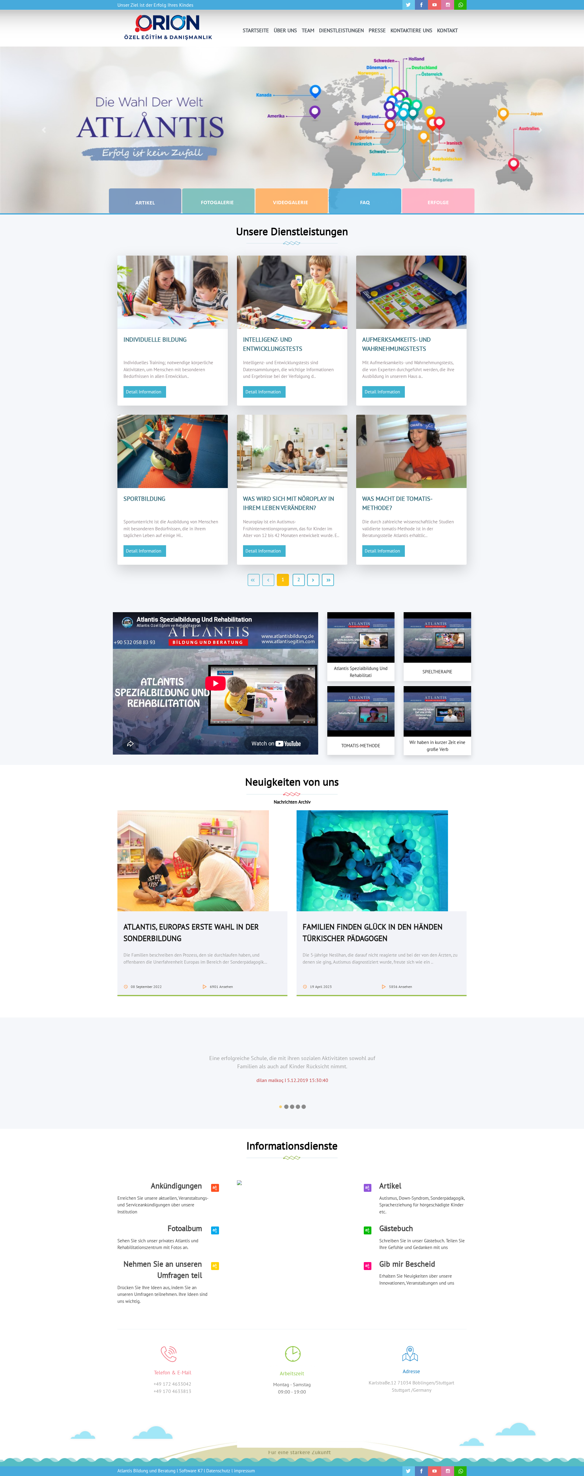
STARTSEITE (256, 30)
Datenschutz (218, 1471)
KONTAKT (447, 30)
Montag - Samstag (292, 1384)
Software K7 (191, 1471)
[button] (44, 130)
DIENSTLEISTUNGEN (341, 30)
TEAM (308, 30)
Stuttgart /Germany (411, 1390)
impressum (244, 1471)
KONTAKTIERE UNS (411, 30)
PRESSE (377, 30)
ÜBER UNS (285, 30)
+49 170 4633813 (172, 1391)
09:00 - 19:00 (292, 1392)
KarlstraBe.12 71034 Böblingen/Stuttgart (411, 1383)
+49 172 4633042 (172, 1384)
